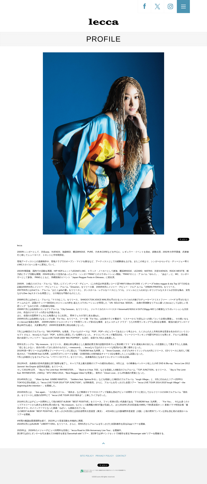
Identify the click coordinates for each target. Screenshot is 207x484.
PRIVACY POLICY (105, 456)
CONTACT (121, 456)
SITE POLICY (87, 456)
